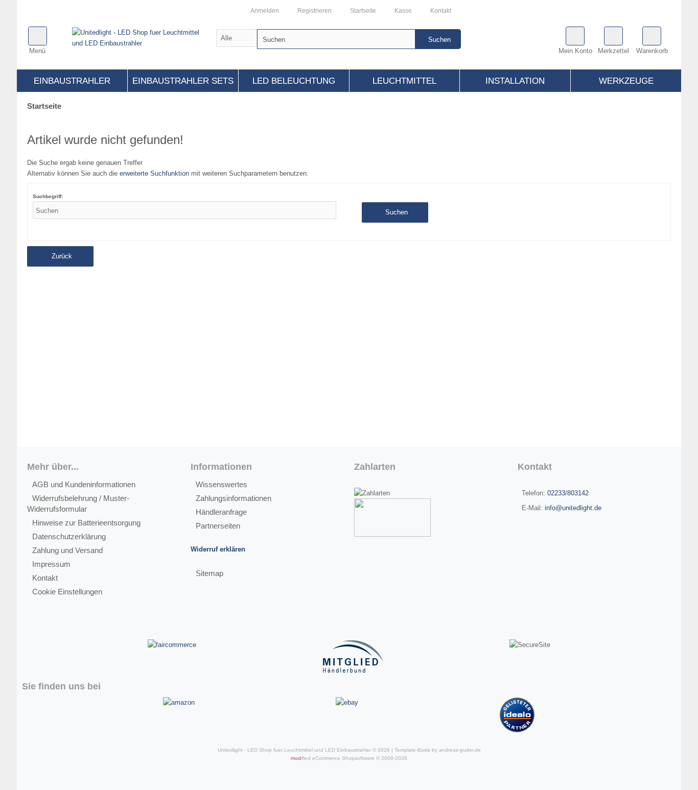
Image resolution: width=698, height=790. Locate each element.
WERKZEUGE (626, 81)
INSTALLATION (515, 81)
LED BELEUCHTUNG (293, 81)
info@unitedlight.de (573, 508)
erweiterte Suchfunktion (154, 173)
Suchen (438, 39)
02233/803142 (568, 493)
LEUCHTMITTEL (404, 81)
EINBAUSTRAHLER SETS (183, 81)
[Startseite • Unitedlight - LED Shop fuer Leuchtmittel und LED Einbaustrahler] (143, 38)
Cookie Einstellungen (67, 591)
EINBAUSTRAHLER (72, 81)
